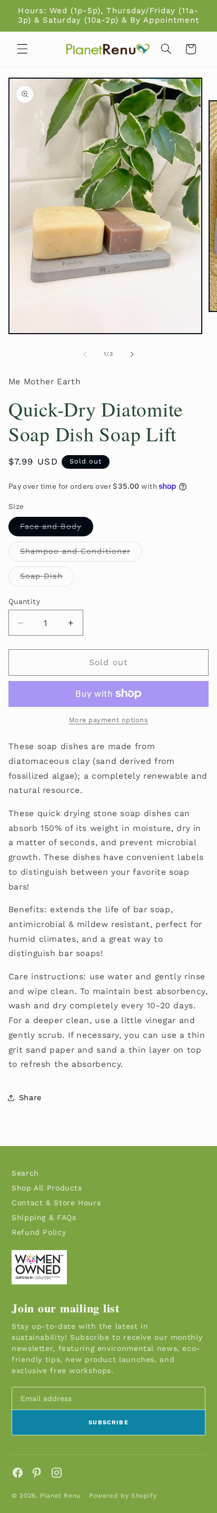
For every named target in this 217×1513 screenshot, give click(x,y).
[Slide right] (132, 354)
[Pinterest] (37, 1473)
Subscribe (108, 1422)
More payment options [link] (109, 720)
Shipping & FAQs (44, 1217)
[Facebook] (18, 1473)
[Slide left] (84, 354)
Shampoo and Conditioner (81, 553)
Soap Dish (47, 578)
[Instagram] (57, 1473)
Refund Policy (39, 1232)
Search (25, 1173)
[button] (22, 49)
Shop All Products (47, 1188)
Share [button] (30, 1097)
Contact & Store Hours (56, 1202)
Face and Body (57, 528)
